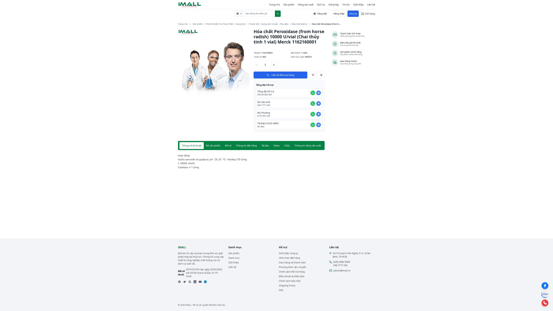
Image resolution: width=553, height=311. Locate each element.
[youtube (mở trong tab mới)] (200, 281)
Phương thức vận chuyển (292, 267)
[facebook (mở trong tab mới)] (179, 281)
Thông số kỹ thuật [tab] (191, 145)
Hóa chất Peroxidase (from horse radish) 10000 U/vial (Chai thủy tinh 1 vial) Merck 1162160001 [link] (326, 24)
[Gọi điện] (312, 93)
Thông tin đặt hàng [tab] (246, 145)
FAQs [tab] (287, 145)
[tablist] (251, 145)
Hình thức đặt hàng (289, 257)
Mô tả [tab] (228, 145)
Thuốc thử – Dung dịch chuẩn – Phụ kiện (268, 24)
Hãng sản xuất (306, 4)
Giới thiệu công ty (288, 253)
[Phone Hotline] (544, 302)
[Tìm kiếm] (278, 14)
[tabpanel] (251, 161)
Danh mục (234, 257)
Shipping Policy (287, 285)
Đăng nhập (339, 13)
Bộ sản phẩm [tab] (213, 145)
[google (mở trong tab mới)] (189, 281)
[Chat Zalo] (318, 93)
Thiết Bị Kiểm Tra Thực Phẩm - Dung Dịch (226, 24)
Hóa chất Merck (299, 24)
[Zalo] (544, 294)
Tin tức (346, 4)
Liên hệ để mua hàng (282, 75)
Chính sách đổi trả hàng (292, 271)
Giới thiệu (358, 4)
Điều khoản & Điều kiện (291, 276)
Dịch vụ (321, 4)
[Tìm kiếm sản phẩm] (239, 14)
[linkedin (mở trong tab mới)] (195, 281)
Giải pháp (333, 4)
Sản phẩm (288, 4)
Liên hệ (371, 4)
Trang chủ (274, 4)
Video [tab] (276, 145)
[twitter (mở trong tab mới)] (184, 281)
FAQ (281, 290)
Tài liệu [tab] (265, 145)
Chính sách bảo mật (289, 280)
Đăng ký (353, 13)
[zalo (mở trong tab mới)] (205, 281)
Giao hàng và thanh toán (292, 262)
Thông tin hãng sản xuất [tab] (308, 145)
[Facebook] (544, 285)
